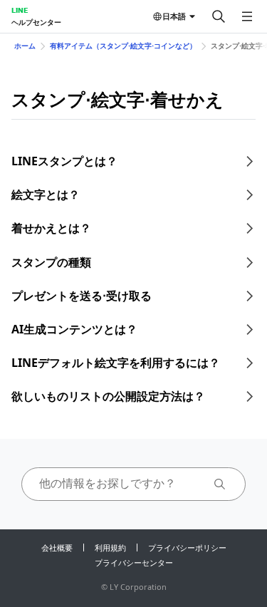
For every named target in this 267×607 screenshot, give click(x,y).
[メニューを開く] (247, 16)
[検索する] (218, 16)
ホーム (25, 46)
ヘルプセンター (36, 22)
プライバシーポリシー (187, 547)
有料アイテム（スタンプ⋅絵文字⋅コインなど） (123, 46)
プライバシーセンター (134, 562)
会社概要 (57, 547)
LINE (19, 10)
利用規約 (110, 547)
